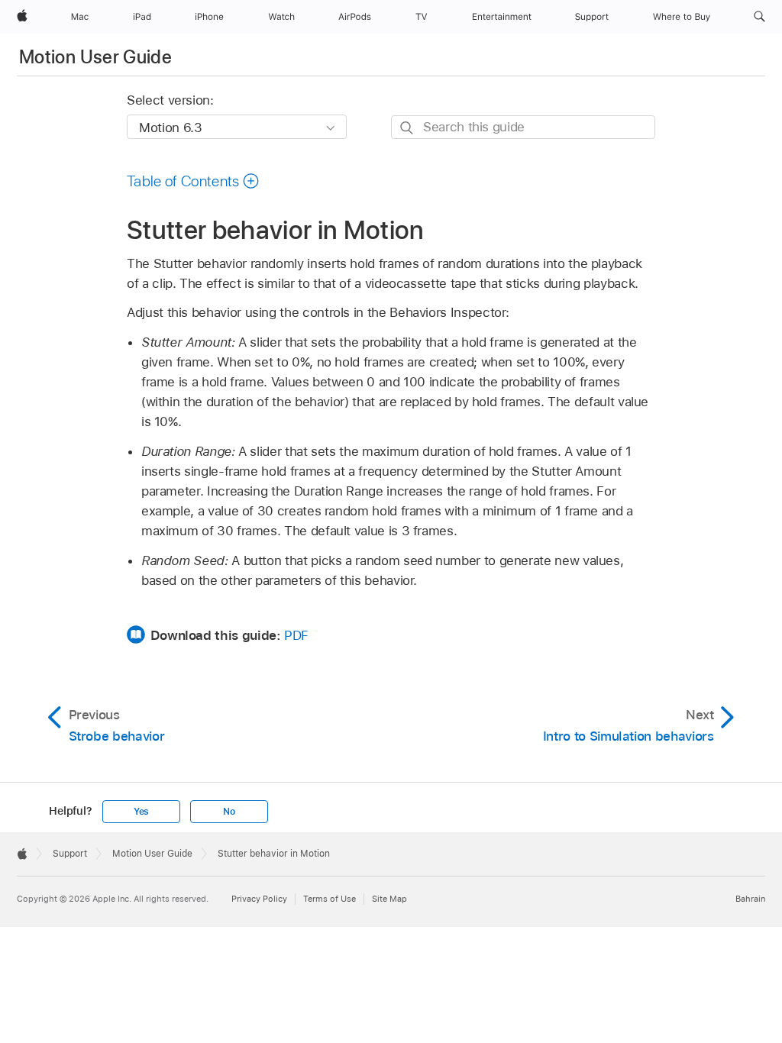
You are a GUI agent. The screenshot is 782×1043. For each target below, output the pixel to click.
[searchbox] (523, 127)
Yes (141, 811)
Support (70, 853)
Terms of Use (329, 898)
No (229, 811)
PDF (296, 635)
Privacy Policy (259, 898)
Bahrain (750, 898)
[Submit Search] (407, 128)
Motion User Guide (95, 57)
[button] (759, 17)
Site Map (389, 898)
